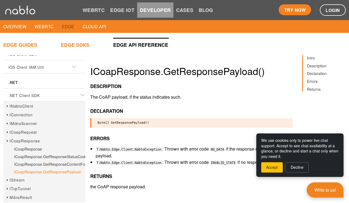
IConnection (21, 114)
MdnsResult (21, 197)
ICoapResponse (25, 140)
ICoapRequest (23, 132)
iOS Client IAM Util (26, 67)
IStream (17, 180)
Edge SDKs (75, 44)
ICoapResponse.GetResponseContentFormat (53, 164)
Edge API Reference (140, 44)
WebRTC (44, 26)
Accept (272, 167)
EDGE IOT (122, 10)
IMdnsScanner (23, 123)
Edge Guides (20, 44)
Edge (68, 26)
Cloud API (94, 26)
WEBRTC (94, 10)
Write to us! (325, 190)
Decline (297, 167)
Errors (312, 81)
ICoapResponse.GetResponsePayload (47, 171)
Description (316, 65)
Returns (314, 89)
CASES (184, 10)
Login (333, 10)
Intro (311, 58)
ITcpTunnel (20, 188)
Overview (14, 26)
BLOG (206, 10)
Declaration (317, 73)
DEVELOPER (155, 10)
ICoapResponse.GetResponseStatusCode (50, 156)
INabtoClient (21, 106)
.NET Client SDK (24, 95)
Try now (295, 10)
